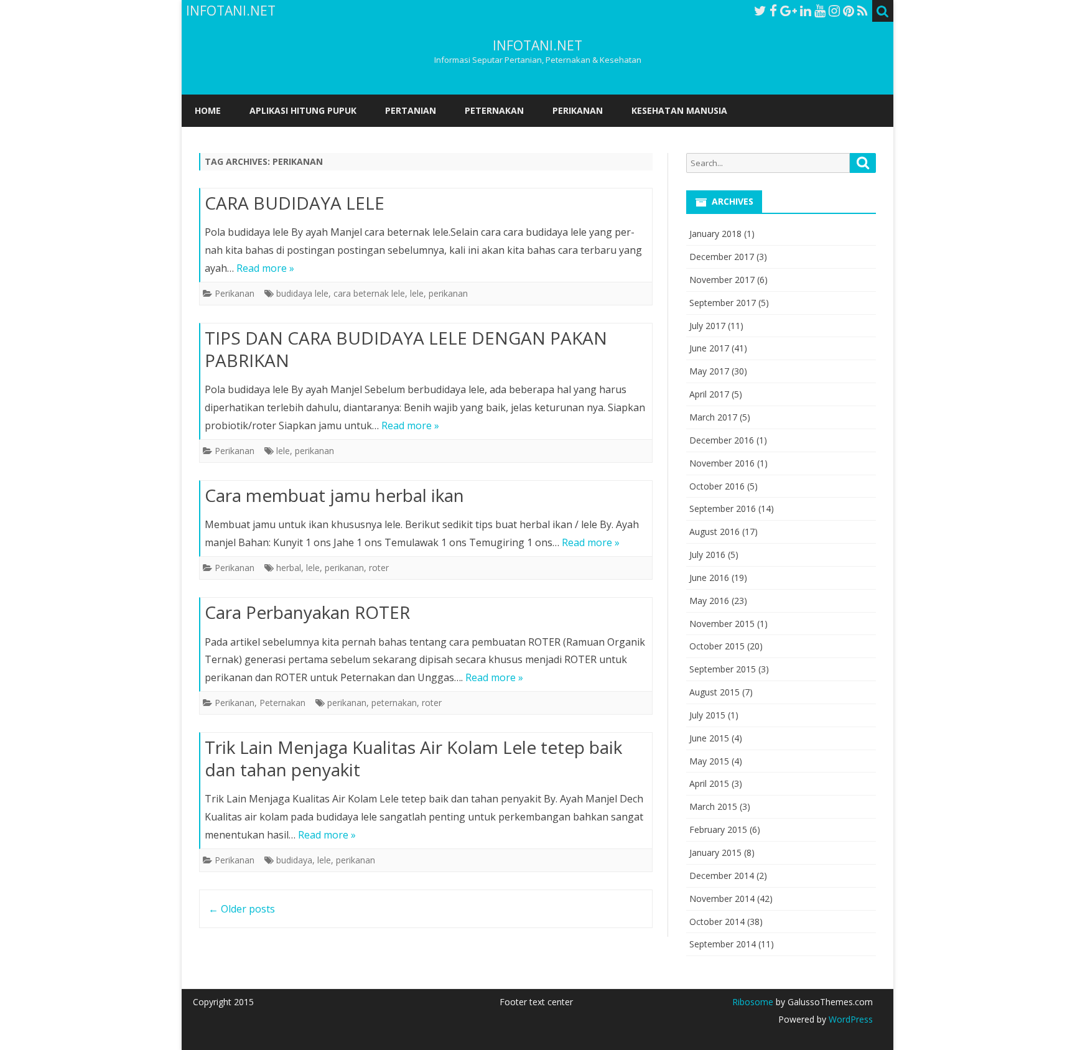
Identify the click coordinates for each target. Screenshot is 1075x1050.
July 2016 (707, 554)
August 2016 (714, 531)
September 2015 (722, 669)
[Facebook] (773, 10)
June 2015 (709, 738)
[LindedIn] (805, 10)
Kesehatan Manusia (679, 110)
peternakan (394, 703)
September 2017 (722, 303)
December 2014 (721, 875)
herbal (288, 568)
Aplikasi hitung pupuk (302, 110)
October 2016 (717, 486)
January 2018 (715, 233)
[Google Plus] (788, 10)
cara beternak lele (369, 293)
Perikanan (577, 110)
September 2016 (722, 508)
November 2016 (722, 463)
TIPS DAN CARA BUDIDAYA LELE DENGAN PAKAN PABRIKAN (406, 349)
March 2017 (713, 417)
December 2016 (721, 440)
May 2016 (709, 600)
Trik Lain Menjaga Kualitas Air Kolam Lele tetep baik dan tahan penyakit (413, 758)
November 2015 (722, 624)
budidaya (294, 860)
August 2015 (714, 692)
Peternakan (494, 110)
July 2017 (707, 326)
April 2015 (709, 783)
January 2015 (715, 852)
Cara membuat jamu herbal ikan (334, 495)
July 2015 (707, 715)
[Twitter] (760, 10)
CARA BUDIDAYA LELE (294, 203)
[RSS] (862, 10)
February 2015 (718, 829)
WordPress (849, 1019)
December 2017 (721, 256)
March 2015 (713, 806)
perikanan (448, 293)
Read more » (265, 268)
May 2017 (709, 371)
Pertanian (410, 110)
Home (208, 110)
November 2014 (722, 898)
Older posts (241, 909)
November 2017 (722, 280)
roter (379, 568)
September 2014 (722, 944)
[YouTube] (820, 10)
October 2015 (717, 646)
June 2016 (709, 577)
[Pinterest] (848, 10)
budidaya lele (302, 293)
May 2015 (709, 761)
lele (417, 293)
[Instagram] (834, 10)
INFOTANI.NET (537, 45)
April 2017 (709, 394)
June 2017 (709, 348)
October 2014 (717, 921)
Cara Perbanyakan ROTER (307, 612)
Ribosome (752, 1002)
